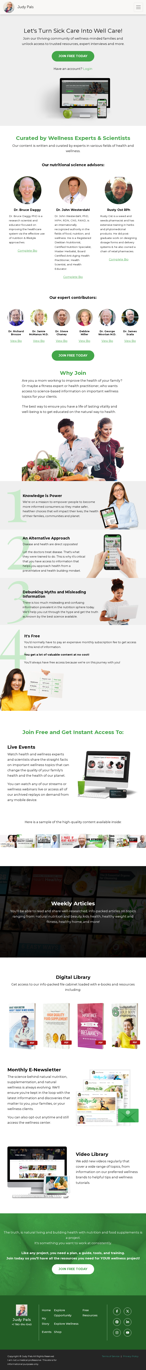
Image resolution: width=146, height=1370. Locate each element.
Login (87, 69)
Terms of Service (110, 1356)
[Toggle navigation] (138, 7)
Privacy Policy (131, 1356)
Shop (58, 1332)
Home (46, 1310)
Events (47, 1332)
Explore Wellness (66, 1323)
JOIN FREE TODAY (73, 56)
